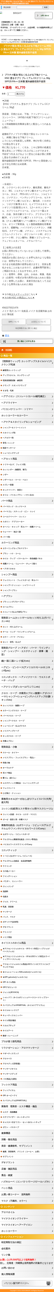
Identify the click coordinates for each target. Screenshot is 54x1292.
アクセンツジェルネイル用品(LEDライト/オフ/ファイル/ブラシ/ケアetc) (26, 965)
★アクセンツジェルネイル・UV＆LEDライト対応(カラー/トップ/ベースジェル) (26, 957)
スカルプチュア (9, 1025)
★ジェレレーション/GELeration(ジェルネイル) (22, 972)
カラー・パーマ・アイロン (13, 637)
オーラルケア (8, 768)
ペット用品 (6, 1188)
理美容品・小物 (9, 747)
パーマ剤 (6, 537)
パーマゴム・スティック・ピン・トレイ (19, 511)
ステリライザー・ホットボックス (16, 1117)
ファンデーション (10, 876)
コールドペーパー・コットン (14, 517)
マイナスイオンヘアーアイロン (16, 1225)
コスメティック (18, 294)
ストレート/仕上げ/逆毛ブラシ (15, 612)
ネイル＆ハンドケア (11, 1010)
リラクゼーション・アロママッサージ (20, 1048)
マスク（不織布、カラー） (14, 1201)
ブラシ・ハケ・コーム (12, 553)
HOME (4, 40)
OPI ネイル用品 (9, 982)
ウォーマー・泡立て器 (12, 532)
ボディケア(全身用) (10, 922)
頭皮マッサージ (9, 448)
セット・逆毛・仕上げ (12, 642)
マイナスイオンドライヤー (14, 1218)
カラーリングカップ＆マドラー (15, 548)
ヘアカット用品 (9, 459)
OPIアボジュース (10, 987)
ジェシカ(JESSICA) (11, 992)
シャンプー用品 (9, 574)
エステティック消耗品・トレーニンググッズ (21, 783)
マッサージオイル (10, 1069)
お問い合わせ (45, 15)
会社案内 (5, 1248)
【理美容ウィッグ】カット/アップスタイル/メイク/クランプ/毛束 (26, 363)
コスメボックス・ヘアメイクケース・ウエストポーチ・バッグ (25, 679)
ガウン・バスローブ (11, 1127)
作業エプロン (8, 741)
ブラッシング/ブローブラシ (14, 602)
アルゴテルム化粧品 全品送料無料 (17, 861)
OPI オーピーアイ (10, 1095)
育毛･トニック (9, 443)
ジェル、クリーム (10, 902)
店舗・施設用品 (9, 1169)
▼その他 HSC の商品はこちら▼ (18, 297)
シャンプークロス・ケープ (13, 721)
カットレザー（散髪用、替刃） (15, 470)
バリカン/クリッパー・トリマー (17, 409)
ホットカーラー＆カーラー (14, 415)
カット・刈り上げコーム (13, 627)
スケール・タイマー (11, 753)
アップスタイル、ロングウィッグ (16, 375)
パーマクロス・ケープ (12, 716)
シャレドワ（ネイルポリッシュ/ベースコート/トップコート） (26, 998)
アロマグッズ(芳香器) (11, 1064)
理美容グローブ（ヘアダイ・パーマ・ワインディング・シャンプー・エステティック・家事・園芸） (25, 651)
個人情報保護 (8, 1274)
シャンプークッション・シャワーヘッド (19, 585)
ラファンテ (7, 866)
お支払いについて (38, 322)
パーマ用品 (6, 501)
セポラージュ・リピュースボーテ (16, 834)
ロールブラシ (8, 607)
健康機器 (5, 1133)
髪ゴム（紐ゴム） (10, 778)
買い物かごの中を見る (26, 341)
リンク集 (5, 1255)
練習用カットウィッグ (12, 370)
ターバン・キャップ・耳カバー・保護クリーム (22, 527)
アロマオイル (8, 1212)
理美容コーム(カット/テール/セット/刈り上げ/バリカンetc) (26, 619)
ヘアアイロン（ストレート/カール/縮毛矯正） (24, 396)
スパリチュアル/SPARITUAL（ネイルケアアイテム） (24, 1005)
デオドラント (8, 927)
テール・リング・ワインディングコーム (19, 632)
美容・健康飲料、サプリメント (16, 1146)
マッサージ (7, 912)
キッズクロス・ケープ (12, 736)
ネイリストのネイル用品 (13, 943)
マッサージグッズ (10, 1074)
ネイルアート (8, 1030)
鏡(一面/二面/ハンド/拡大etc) (15, 661)
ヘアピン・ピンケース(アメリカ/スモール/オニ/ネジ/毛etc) (25, 669)
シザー (5, 475)
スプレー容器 (8, 485)
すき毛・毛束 (8, 391)
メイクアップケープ (11, 731)
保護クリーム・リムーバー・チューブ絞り (20, 564)
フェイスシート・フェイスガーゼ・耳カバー (21, 580)
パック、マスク (9, 917)
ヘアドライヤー (9, 402)
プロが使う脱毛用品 (11, 1041)
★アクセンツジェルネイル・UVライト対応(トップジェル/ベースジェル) (26, 950)
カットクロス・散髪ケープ (13, 705)
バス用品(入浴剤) (9, 1079)
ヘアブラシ (6, 596)
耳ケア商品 (7, 773)
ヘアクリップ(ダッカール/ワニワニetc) (20, 687)
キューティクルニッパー (13, 1015)
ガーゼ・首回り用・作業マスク (15, 819)
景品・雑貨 (6, 1175)
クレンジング (8, 886)
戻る (7, 335)
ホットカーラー (9, 1231)
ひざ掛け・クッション (12, 793)
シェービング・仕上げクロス (14, 726)
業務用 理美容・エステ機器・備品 (19, 1106)
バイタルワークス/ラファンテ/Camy (17, 844)
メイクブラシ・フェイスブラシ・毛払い (19, 758)
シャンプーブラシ (10, 590)
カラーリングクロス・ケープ (14, 711)
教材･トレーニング (10, 1036)
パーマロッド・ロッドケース (14, 506)
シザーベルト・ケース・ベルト (15, 480)
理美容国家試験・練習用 (13, 380)
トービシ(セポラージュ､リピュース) (17, 856)
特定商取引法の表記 (11, 1242)
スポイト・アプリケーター (13, 522)
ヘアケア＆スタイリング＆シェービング (21, 422)
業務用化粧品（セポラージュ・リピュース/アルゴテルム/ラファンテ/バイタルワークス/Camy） (26, 827)
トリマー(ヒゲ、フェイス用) (14, 464)
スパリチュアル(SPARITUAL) (15, 1100)
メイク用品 (7, 937)
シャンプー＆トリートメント (14, 428)
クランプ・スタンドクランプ (14, 385)
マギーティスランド (11, 1053)
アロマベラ (7, 1059)
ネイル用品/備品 (9, 1020)
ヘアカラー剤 (8, 438)
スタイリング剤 (9, 433)
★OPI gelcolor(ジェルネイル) (15, 977)
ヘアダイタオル (9, 569)
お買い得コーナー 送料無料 (15, 1194)
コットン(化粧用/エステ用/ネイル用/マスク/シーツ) (26, 808)
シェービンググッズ (11, 453)
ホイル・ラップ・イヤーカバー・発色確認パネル (22, 558)
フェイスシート (9, 788)
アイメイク (7, 932)
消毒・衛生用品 (9, 1139)
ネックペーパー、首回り (13, 490)
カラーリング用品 (10, 542)
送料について (13, 322)
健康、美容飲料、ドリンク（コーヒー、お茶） (22, 1152)
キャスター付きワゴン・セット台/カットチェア (22, 1122)
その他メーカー (9, 871)
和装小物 (6, 763)
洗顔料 (5, 891)
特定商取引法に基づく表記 (26, 328)
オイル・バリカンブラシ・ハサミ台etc (18, 495)
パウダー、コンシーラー (13, 881)
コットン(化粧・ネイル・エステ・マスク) (19, 814)
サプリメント (8, 1157)
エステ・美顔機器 (10, 1112)
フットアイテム (9, 1090)
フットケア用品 (9, 1084)
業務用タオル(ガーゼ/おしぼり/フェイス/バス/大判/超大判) (26, 800)
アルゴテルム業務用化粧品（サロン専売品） (21, 839)
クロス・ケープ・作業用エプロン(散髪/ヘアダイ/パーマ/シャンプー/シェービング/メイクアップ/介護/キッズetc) (26, 696)
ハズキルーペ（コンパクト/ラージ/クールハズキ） (26, 1181)
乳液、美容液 (8, 907)
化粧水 (5, 897)
